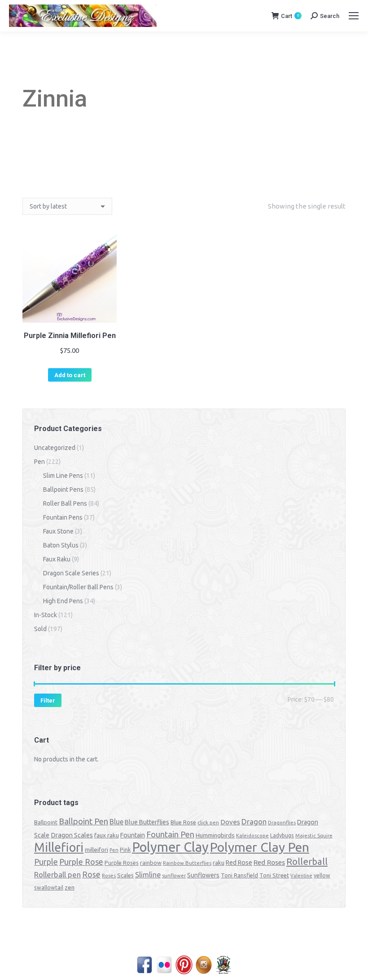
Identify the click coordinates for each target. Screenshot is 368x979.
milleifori (96, 849)
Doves (230, 822)
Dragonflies (282, 822)
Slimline (148, 875)
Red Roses (269, 862)
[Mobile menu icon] (353, 15)
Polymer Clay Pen (259, 847)
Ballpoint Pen (83, 821)
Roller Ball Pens (65, 503)
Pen (39, 461)
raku (218, 862)
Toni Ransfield (239, 875)
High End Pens (63, 601)
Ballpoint (45, 822)
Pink (125, 849)
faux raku (106, 835)
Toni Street (274, 875)
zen (69, 887)
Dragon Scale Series (71, 573)
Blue (116, 822)
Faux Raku (56, 559)
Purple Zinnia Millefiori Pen (70, 335)
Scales (125, 875)
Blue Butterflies (147, 822)
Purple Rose (81, 861)
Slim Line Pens (63, 475)
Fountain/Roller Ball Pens (78, 587)
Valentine (301, 875)
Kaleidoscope (252, 835)
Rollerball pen (57, 874)
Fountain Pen (170, 834)
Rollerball (307, 861)
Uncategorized (54, 447)
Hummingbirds (215, 835)
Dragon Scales (72, 835)
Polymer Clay (170, 847)
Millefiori (58, 847)
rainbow (151, 862)
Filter (47, 700)
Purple (46, 861)
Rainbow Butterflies (187, 863)
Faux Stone (58, 531)
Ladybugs (282, 835)
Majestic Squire (314, 835)
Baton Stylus (61, 545)
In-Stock (45, 615)
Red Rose (239, 862)
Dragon (254, 821)
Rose (91, 874)
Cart (290, 16)
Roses (109, 875)
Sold (40, 628)
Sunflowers (203, 875)
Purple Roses (122, 862)
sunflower (174, 875)
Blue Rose (183, 822)
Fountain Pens (63, 517)
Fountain (132, 835)
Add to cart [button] (69, 375)
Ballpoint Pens (63, 489)
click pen (208, 822)
